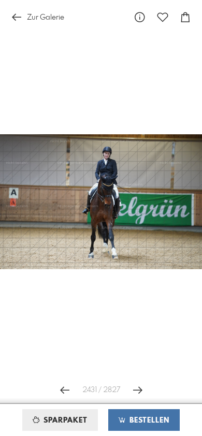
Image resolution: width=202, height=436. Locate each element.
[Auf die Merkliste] (162, 17)
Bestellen (148, 420)
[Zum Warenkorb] (185, 17)
